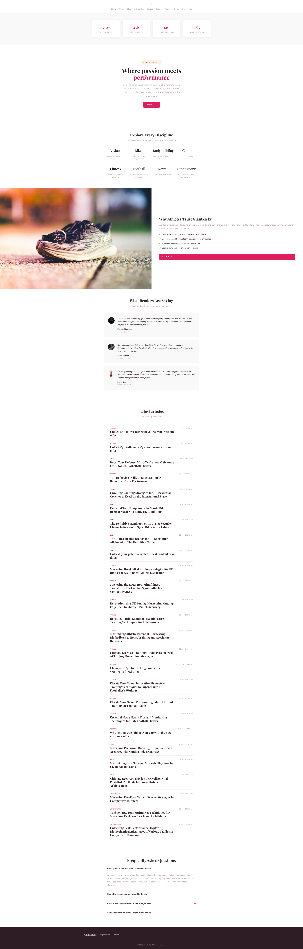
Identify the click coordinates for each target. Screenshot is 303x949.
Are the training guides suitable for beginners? (129, 903)
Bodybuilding (139, 9)
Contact (116, 935)
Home (113, 9)
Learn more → (168, 257)
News (176, 9)
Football (168, 9)
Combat (150, 9)
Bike (129, 9)
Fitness (159, 9)
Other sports (187, 9)
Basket (121, 9)
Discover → (151, 105)
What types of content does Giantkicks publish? (129, 868)
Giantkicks (90, 934)
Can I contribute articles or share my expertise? (129, 913)
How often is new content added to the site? (128, 894)
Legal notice (105, 935)
